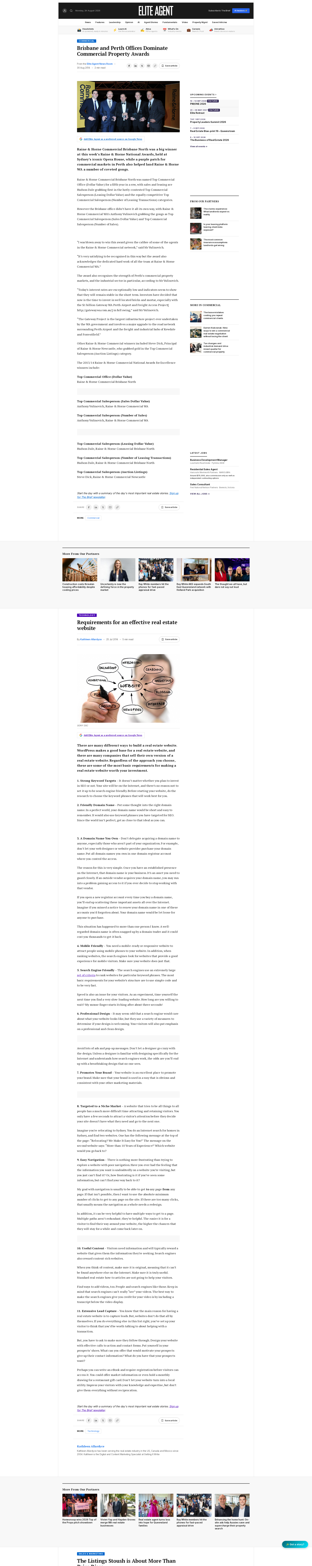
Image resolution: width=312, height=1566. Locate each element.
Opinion (129, 22)
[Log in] (64, 10)
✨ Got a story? (295, 1544)
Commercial (87, 41)
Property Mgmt (200, 22)
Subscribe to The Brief (219, 10)
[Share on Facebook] (129, 65)
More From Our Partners (80, 554)
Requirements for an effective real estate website (127, 625)
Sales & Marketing (91, 1554)
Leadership (115, 22)
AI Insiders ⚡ (240, 10)
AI (139, 22)
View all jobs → (200, 494)
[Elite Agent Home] (156, 11)
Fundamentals (169, 22)
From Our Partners (204, 201)
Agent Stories (151, 22)
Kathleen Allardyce (91, 639)
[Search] (71, 10)
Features (99, 22)
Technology (87, 615)
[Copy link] (155, 65)
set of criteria (86, 975)
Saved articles (219, 22)
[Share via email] (148, 65)
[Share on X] (142, 65)
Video (185, 22)
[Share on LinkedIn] (135, 65)
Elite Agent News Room (99, 63)
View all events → (198, 146)
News (88, 22)
